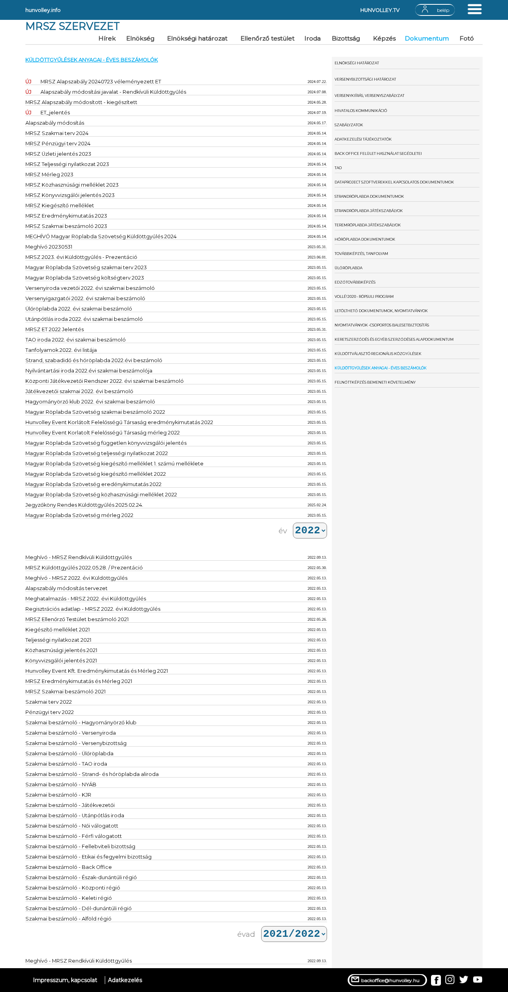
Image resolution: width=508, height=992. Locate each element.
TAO (338, 168)
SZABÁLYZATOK (349, 125)
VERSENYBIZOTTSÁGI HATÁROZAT (365, 79)
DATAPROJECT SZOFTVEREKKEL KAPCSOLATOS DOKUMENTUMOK (394, 182)
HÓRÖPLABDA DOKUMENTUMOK (365, 239)
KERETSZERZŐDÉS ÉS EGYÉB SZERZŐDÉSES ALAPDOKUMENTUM (394, 339)
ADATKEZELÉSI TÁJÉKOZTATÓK (363, 139)
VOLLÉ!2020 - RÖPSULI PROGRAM (364, 296)
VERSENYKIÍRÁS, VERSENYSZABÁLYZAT (369, 95)
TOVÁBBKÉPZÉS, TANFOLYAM (361, 253)
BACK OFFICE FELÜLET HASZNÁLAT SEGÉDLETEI (378, 153)
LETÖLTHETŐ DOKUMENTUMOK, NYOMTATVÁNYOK (381, 311)
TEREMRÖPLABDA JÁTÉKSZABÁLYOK (368, 225)
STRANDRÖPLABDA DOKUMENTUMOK (369, 196)
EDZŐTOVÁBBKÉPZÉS (355, 282)
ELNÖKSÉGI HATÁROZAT (357, 63)
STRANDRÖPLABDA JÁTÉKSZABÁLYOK (369, 210)
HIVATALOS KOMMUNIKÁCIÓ (361, 110)
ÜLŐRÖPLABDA (348, 268)
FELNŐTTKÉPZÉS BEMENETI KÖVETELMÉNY (375, 382)
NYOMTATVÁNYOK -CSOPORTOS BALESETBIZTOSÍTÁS (382, 325)
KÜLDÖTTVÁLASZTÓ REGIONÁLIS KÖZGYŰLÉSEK (378, 353)
